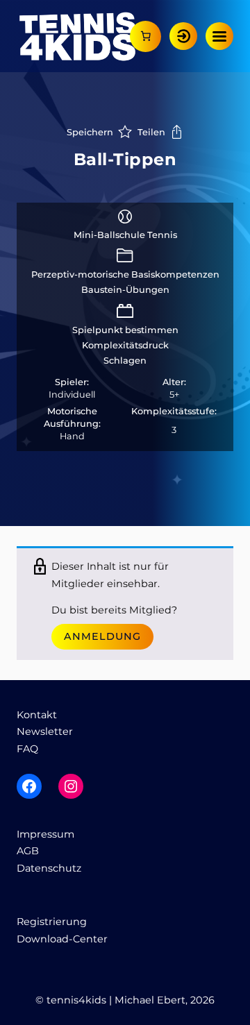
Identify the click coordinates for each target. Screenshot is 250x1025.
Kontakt (37, 715)
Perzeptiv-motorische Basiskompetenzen (125, 274)
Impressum (45, 834)
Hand (72, 436)
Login (183, 36)
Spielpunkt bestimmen (125, 330)
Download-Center (62, 939)
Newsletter (45, 731)
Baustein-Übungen (125, 290)
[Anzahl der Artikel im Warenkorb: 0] (145, 36)
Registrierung (52, 921)
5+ (174, 394)
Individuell (72, 394)
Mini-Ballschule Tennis (125, 235)
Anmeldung (102, 636)
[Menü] (219, 36)
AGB (28, 851)
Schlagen (125, 360)
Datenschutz (49, 868)
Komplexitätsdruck (125, 345)
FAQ (27, 749)
